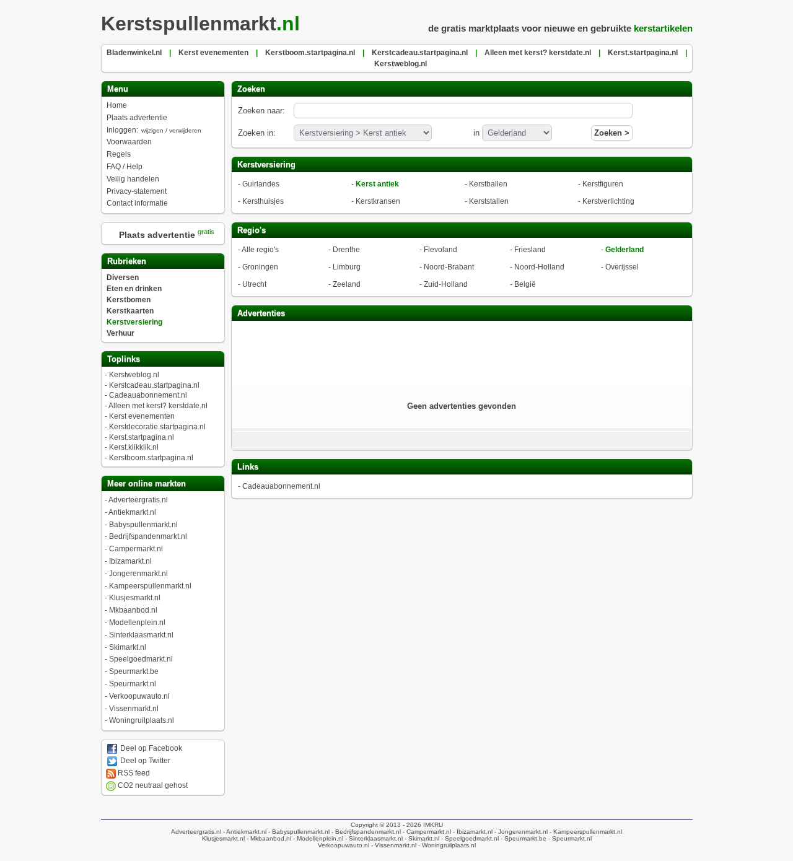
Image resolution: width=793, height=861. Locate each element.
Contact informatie (137, 203)
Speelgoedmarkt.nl (141, 659)
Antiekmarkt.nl (132, 512)
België (525, 284)
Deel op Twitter (144, 760)
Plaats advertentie (137, 117)
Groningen (260, 267)
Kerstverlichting (608, 201)
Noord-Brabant (449, 267)
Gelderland (624, 249)
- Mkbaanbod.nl (268, 838)
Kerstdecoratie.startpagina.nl (157, 426)
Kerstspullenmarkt (200, 23)
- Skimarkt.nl (421, 838)
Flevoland (440, 249)
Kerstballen (488, 184)
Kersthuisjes (263, 201)
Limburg (347, 267)
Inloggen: (154, 130)
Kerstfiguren (602, 184)
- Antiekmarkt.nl (243, 831)
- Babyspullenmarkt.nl (298, 831)
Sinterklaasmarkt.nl (141, 635)
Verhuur (120, 333)
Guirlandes (260, 184)
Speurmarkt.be (134, 671)
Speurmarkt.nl (132, 684)
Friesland (530, 249)
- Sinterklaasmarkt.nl (373, 838)
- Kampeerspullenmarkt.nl (585, 831)
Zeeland (347, 284)
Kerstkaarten (130, 311)
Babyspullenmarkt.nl (143, 524)
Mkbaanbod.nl (133, 610)
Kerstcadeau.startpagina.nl (154, 385)
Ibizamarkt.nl (130, 561)
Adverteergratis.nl (138, 500)
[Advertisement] (461, 352)
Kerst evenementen (142, 416)
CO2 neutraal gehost (152, 785)
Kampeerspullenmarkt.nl (150, 586)
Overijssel (622, 267)
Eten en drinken (134, 288)
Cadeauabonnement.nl (148, 395)
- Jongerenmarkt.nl (520, 831)
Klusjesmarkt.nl (134, 597)
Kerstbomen (129, 299)
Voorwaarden (129, 142)
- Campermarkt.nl (426, 831)
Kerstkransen (378, 201)
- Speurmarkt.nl (569, 838)
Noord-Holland (539, 267)
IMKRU (433, 824)
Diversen (123, 277)
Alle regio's (260, 249)
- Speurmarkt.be (522, 838)
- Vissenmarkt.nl (392, 845)
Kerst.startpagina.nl (141, 437)
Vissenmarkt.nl (134, 708)
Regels (119, 154)
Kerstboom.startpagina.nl (151, 457)
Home (117, 105)
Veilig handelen (133, 179)
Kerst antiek (377, 184)
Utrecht (254, 284)
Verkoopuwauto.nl (139, 696)
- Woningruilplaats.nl (446, 845)
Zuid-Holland (446, 284)
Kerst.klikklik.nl (134, 447)
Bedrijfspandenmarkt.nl (148, 536)
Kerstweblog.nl (134, 374)
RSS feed (133, 773)
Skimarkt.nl (127, 647)
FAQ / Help (124, 166)
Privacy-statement (137, 191)
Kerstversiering (134, 322)
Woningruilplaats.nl (141, 720)
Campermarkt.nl (136, 548)
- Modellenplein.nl (317, 838)
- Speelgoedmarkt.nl (469, 838)
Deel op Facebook (150, 748)
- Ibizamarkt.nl (472, 831)
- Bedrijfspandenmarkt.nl (365, 831)
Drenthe (346, 249)
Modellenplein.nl (137, 622)
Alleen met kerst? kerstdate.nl (158, 405)
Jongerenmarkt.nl (138, 573)
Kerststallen (489, 201)
